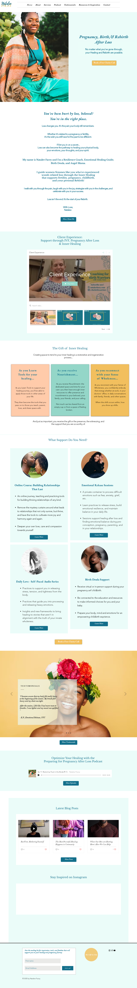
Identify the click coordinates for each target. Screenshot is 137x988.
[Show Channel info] (108, 252)
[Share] (103, 252)
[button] (47, 4)
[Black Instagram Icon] (109, 950)
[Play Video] (43, 318)
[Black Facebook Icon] (112, 950)
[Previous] (11, 694)
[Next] (125, 694)
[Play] (39, 775)
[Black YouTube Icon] (114, 950)
